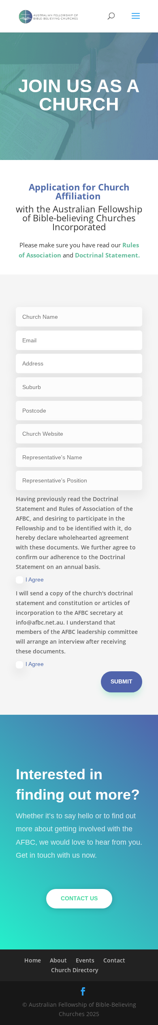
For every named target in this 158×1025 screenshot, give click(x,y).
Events (85, 960)
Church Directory (74, 970)
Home (32, 960)
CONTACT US (79, 898)
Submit (121, 681)
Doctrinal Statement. (107, 255)
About (58, 960)
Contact (114, 960)
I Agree (35, 579)
